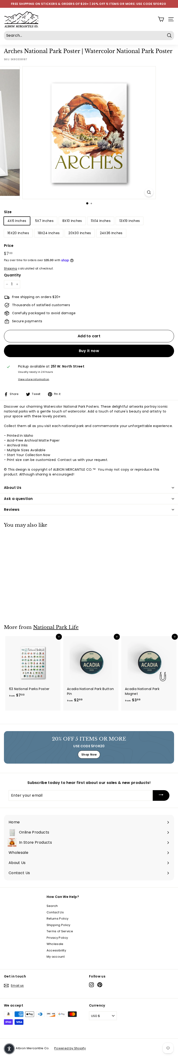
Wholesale (55, 944)
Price (9, 245)
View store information (33, 379)
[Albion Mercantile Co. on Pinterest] (99, 984)
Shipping (10, 268)
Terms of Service (60, 931)
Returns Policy (58, 918)
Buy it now (89, 350)
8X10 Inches (72, 220)
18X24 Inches (49, 233)
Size (8, 211)
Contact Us (55, 912)
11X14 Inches (101, 220)
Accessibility (56, 950)
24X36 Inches (111, 233)
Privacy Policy (57, 937)
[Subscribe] (161, 795)
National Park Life (56, 627)
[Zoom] (149, 192)
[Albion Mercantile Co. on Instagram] (91, 984)
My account (56, 956)
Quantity (12, 275)
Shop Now (89, 754)
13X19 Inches (129, 220)
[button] (9, 1048)
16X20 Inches (18, 233)
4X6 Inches (16, 220)
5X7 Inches (44, 220)
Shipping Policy (58, 925)
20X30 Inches (79, 233)
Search (52, 906)
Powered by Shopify (70, 1048)
